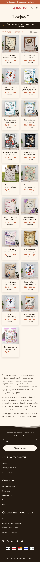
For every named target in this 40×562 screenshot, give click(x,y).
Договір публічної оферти (11, 523)
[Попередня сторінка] (14, 364)
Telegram (5, 463)
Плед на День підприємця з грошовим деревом (29, 316)
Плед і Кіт (16, 558)
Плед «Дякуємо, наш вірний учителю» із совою (10, 122)
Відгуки (4, 500)
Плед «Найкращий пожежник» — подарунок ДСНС (10, 90)
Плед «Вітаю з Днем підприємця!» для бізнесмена (29, 90)
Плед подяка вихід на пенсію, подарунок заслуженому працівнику (29, 59)
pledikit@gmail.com (9, 468)
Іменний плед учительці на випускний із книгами (10, 285)
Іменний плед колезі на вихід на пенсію (30, 252)
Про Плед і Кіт (7, 495)
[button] (2, 8)
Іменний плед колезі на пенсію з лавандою (10, 252)
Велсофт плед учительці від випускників (10, 187)
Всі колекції (6, 491)
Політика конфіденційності (12, 519)
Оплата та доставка (9, 532)
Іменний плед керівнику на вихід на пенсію (10, 57)
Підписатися (20, 448)
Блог (3, 504)
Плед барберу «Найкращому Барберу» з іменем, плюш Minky (29, 156)
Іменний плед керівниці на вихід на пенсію (30, 219)
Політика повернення (10, 528)
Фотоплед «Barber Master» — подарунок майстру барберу (10, 155)
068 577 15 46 (7, 472)
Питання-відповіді (9, 487)
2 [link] (25, 364)
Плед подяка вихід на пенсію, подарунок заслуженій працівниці (10, 221)
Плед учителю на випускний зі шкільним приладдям (10, 350)
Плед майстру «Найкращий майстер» (29, 284)
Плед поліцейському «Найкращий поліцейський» (10, 317)
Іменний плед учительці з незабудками (29, 122)
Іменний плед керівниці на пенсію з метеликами (29, 188)
